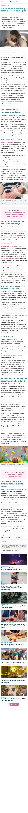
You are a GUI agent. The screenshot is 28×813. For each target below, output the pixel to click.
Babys (9, 5)
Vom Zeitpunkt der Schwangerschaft (11, 246)
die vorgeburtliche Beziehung (9, 258)
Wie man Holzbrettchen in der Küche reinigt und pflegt (12, 645)
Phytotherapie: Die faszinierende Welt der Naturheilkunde (13, 699)
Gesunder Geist (4, 566)
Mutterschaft (3, 5)
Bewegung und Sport (6, 604)
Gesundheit (4, 697)
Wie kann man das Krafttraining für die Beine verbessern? (13, 606)
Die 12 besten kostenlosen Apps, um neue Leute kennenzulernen (12, 663)
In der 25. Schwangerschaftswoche (11, 489)
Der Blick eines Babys (7, 142)
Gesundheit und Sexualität (7, 622)
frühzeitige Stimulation (7, 82)
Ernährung (3, 679)
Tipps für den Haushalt (6, 642)
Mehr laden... (14, 704)
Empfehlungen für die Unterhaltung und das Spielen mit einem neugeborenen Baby (15, 214)
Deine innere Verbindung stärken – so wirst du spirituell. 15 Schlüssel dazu (13, 568)
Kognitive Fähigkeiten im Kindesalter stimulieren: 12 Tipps (15, 474)
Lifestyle (3, 660)
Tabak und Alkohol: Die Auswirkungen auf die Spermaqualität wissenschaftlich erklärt (14, 625)
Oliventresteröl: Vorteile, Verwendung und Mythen (13, 681)
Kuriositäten (4, 584)
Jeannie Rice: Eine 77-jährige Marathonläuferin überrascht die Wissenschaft (11, 587)
